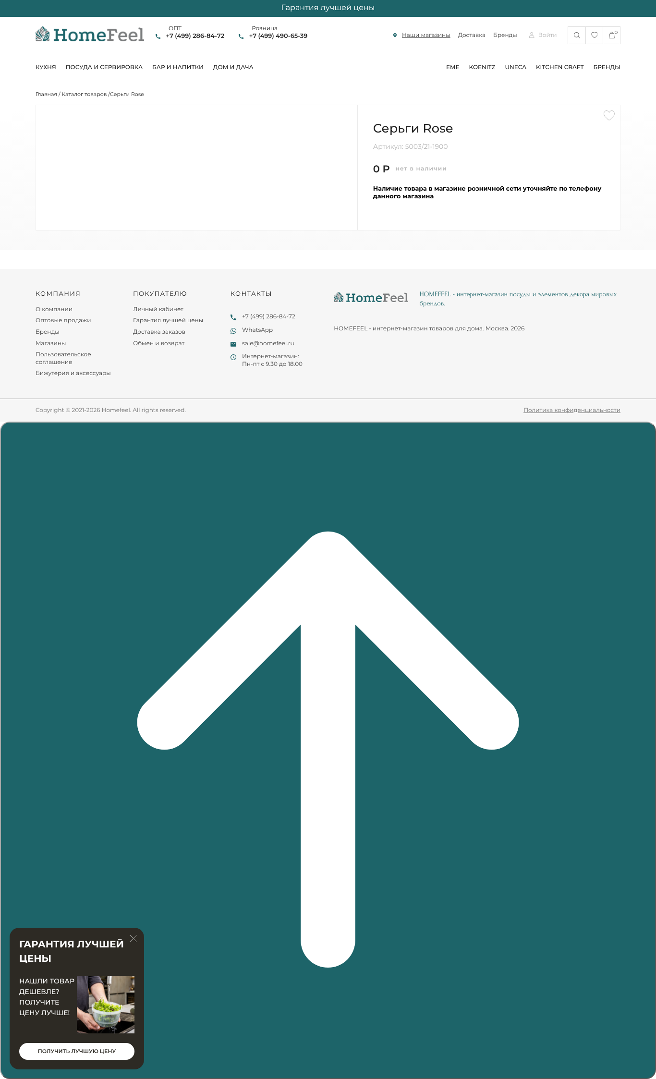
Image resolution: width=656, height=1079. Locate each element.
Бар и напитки (178, 67)
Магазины (51, 343)
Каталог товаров (84, 94)
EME (453, 67)
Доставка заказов (159, 332)
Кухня (46, 67)
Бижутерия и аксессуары (73, 373)
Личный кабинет (158, 309)
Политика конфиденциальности (571, 410)
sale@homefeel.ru (268, 343)
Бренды (505, 35)
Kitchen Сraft (560, 67)
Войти (547, 35)
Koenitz (482, 67)
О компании (54, 309)
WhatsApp (257, 330)
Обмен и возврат (158, 343)
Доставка (472, 35)
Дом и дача (233, 67)
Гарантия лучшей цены (168, 320)
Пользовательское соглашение (63, 358)
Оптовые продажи (63, 320)
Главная (46, 94)
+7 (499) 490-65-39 (278, 36)
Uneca (515, 67)
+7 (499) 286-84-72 (195, 36)
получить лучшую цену (77, 1051)
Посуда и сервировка (104, 67)
